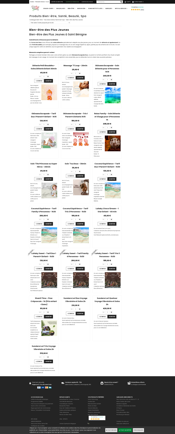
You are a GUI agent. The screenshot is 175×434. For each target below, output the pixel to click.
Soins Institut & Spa (95, 8)
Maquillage (60, 8)
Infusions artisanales (94, 412)
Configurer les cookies (37, 426)
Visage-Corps (48, 8)
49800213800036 (36, 421)
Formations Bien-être (122, 412)
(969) (142, 10)
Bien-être (71, 8)
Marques (108, 8)
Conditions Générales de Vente (126, 406)
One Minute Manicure (66, 401)
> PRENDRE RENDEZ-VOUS (39, 2)
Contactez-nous (87, 2)
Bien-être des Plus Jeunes (74, 20)
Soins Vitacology (93, 399)
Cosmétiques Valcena (66, 404)
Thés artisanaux (64, 412)
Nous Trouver (120, 410)
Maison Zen (81, 8)
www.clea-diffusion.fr (122, 423)
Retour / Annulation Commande (40, 410)
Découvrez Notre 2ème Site (39, 423)
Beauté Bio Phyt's (65, 406)
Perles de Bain (92, 406)
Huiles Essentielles (93, 410)
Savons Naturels (93, 408)
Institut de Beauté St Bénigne (39, 399)
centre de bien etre (57, 2)
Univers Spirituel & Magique (68, 423)
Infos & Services (120, 8)
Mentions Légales (121, 404)
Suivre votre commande (38, 406)
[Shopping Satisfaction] (137, 7)
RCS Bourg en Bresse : (123, 414)
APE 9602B (34, 419)
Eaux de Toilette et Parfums (68, 408)
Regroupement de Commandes (40, 408)
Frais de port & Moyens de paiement (42, 404)
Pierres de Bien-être (66, 414)
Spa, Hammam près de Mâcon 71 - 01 (127, 399)
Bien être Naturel (93, 414)
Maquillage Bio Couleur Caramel (69, 399)
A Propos (119, 408)
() (101, 419)
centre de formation (72, 2)
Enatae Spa (91, 401)
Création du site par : (122, 421)
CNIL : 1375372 (63, 419)
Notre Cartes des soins (123, 401)
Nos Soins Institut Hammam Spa (54, 20)
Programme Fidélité (37, 401)
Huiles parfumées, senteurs (68, 410)
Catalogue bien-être (36, 20)
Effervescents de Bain (94, 404)
